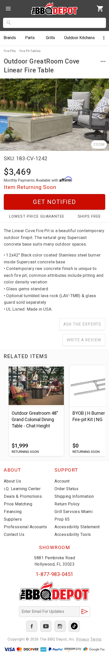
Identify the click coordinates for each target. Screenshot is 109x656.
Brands (10, 37)
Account (62, 481)
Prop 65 (62, 519)
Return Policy (67, 504)
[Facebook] (31, 626)
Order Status (66, 488)
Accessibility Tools (73, 534)
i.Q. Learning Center (22, 488)
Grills (50, 37)
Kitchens (79, 37)
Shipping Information (74, 496)
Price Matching (18, 504)
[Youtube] (45, 626)
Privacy (82, 639)
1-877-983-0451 (55, 574)
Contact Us (14, 534)
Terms (96, 639)
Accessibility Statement (77, 526)
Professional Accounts (25, 526)
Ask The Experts (82, 324)
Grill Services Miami (74, 511)
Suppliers (13, 519)
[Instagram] (60, 626)
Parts (30, 37)
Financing (13, 511)
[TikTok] (74, 626)
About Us (12, 481)
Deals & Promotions (23, 496)
